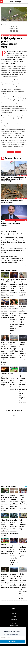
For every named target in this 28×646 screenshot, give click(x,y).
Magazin (14, 616)
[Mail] (14, 31)
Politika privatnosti (14, 625)
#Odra (17, 152)
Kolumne (14, 619)
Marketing (14, 623)
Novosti (14, 608)
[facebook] (17, 31)
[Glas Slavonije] (1, 2)
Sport (14, 611)
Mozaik (14, 613)
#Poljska (11, 152)
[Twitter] (11, 31)
